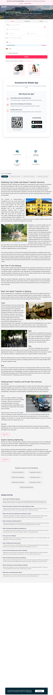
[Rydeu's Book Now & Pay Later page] (34, 73)
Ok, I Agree (39, 691)
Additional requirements (13, 53)
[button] (7, 49)
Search (26, 57)
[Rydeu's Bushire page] (18, 73)
